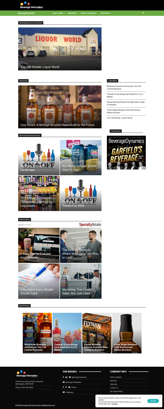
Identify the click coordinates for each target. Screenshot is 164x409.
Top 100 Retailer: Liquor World (119, 118)
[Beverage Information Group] (33, 5)
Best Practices (25, 220)
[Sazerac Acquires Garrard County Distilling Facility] (60, 48)
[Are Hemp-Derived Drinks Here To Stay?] (80, 157)
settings (114, 404)
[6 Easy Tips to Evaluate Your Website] (39, 245)
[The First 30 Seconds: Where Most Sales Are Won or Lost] (80, 245)
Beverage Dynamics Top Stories (31, 23)
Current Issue (115, 131)
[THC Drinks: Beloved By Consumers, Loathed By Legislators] (39, 193)
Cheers (73, 387)
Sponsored (23, 81)
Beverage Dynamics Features (30, 135)
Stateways (69, 392)
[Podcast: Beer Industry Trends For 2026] (80, 193)
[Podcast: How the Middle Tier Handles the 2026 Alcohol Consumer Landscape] (39, 157)
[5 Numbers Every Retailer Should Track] (39, 281)
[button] (143, 13)
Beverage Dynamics (79, 377)
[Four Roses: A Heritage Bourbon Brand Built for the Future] (60, 106)
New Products (24, 306)
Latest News (112, 81)
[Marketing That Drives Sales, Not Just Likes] (80, 281)
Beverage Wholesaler (73, 382)
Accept (153, 401)
